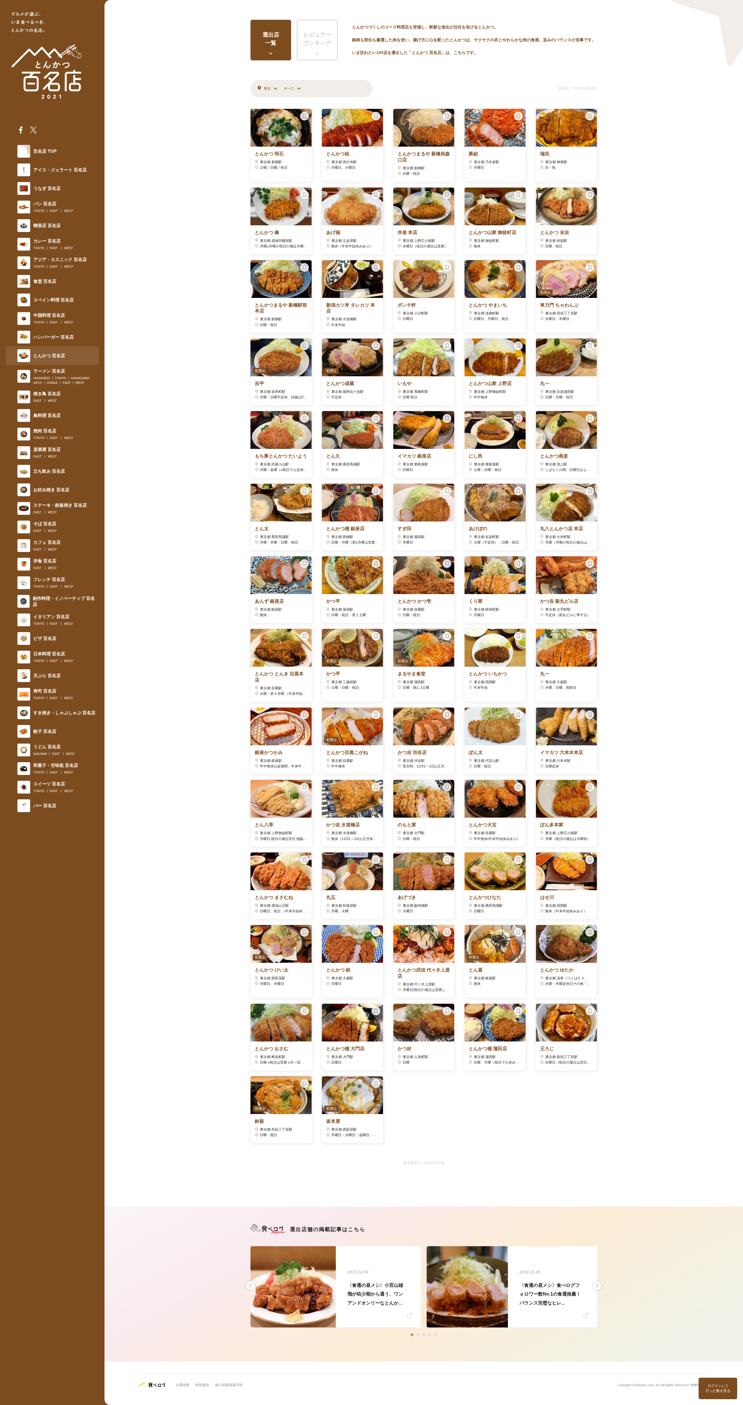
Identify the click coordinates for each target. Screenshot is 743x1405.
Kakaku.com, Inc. (648, 1385)
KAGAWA (40, 753)
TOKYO (39, 211)
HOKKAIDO (41, 378)
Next (597, 1285)
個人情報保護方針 (229, 1385)
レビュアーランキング (317, 39)
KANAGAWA (80, 378)
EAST (54, 211)
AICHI (37, 382)
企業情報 (183, 1385)
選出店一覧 (271, 39)
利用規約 (202, 1385)
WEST (68, 211)
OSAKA (52, 382)
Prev (250, 1285)
